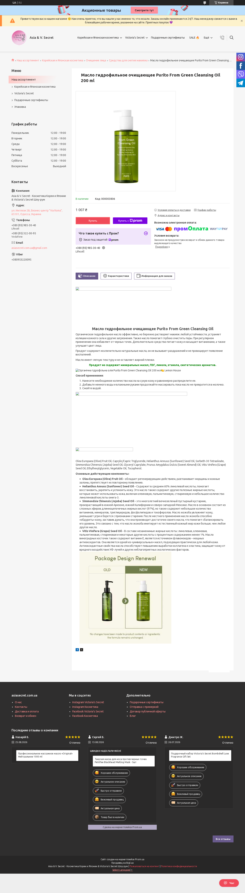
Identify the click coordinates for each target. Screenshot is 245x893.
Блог (133, 715)
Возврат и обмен (25, 715)
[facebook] (77, 650)
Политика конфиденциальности (179, 866)
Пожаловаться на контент (144, 866)
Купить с (123, 220)
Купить (93, 220)
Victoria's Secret (135, 37)
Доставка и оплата (27, 711)
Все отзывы (223, 839)
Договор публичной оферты (148, 711)
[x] (81, 650)
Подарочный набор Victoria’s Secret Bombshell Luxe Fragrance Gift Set (200, 755)
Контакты (21, 706)
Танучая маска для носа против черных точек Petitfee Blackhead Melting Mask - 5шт (121, 760)
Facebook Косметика (85, 715)
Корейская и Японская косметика (98, 37)
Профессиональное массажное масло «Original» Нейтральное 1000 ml (45, 755)
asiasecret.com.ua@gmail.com (29, 247)
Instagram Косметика (85, 706)
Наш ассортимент (28, 60)
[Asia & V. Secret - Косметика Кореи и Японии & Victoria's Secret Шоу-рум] (19, 37)
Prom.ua (139, 859)
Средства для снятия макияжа (128, 60)
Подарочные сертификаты (168, 37)
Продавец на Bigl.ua (122, 863)
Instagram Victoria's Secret (88, 702)
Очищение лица (96, 60)
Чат (231, 883)
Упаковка (20, 106)
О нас (18, 702)
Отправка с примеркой (144, 706)
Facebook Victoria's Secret (88, 711)
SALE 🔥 (194, 37)
